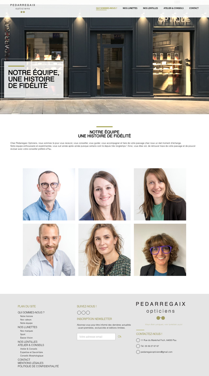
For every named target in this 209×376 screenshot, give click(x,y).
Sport (22, 334)
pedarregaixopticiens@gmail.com (156, 352)
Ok (119, 336)
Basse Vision (26, 337)
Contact (194, 8)
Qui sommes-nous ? (106, 8)
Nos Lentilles (150, 8)
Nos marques (26, 331)
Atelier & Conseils (174, 8)
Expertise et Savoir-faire (31, 352)
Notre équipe (26, 323)
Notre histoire (26, 316)
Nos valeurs (26, 319)
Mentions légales (30, 362)
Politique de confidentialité (38, 366)
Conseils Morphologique (31, 355)
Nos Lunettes (130, 8)
